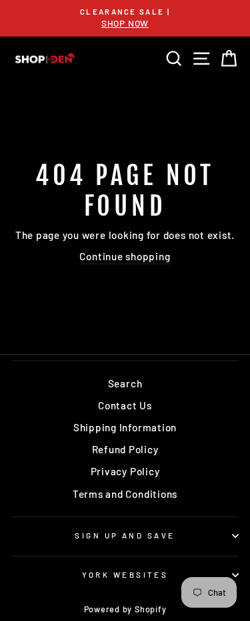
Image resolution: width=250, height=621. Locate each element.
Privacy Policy (125, 471)
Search (125, 383)
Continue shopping (124, 256)
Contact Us (125, 405)
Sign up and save (125, 535)
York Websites (125, 574)
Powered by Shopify (125, 609)
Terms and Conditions (125, 494)
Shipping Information (125, 427)
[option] (125, 18)
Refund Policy (125, 449)
